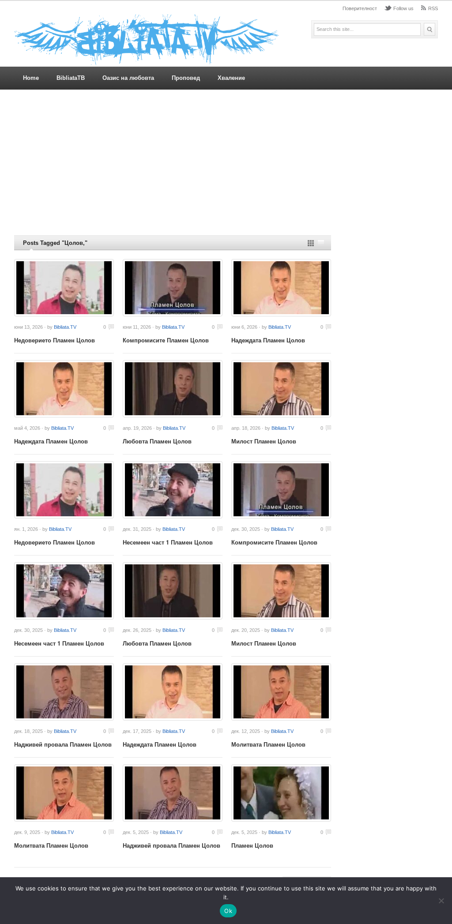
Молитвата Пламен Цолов (268, 744)
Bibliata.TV (65, 327)
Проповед (186, 78)
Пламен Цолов (252, 845)
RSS (433, 8)
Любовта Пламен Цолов (157, 441)
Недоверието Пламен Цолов (54, 340)
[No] (441, 900)
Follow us (403, 8)
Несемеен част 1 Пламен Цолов (168, 542)
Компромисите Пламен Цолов (166, 340)
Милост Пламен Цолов (263, 441)
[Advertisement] (226, 162)
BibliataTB (70, 78)
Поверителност (360, 8)
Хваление (231, 78)
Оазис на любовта (128, 78)
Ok (228, 910)
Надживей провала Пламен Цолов (63, 744)
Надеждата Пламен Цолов (268, 340)
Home (31, 78)
